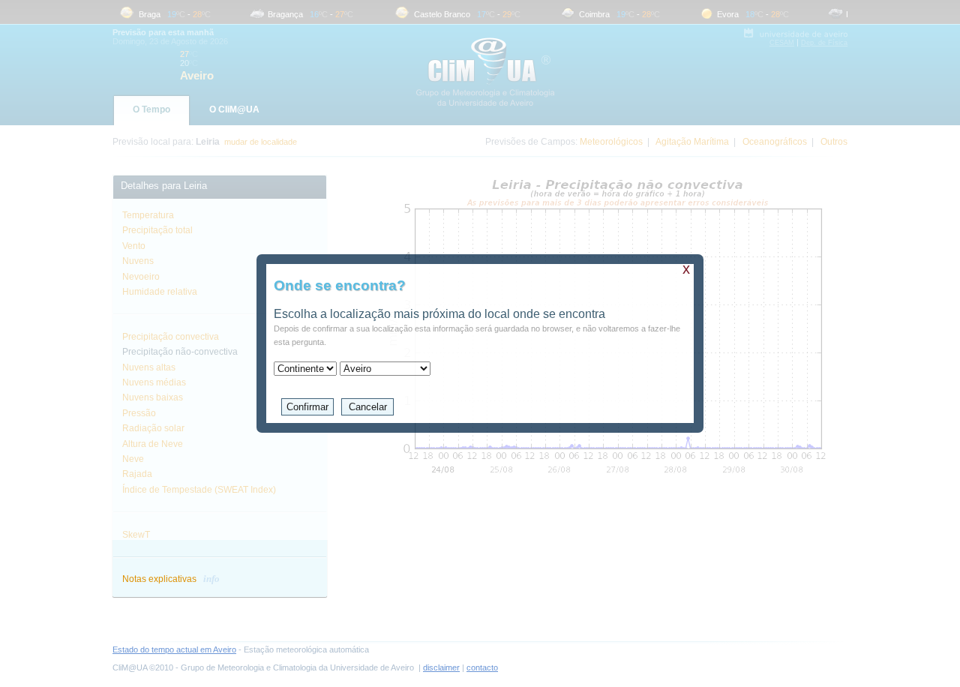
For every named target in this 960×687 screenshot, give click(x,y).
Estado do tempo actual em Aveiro (174, 649)
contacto (482, 667)
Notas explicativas (171, 579)
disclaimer (441, 667)
